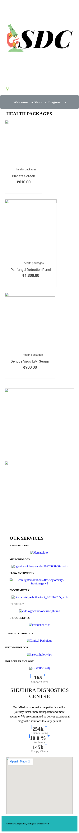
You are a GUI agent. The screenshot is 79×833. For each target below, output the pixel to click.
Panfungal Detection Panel (31, 270)
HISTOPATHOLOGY (16, 647)
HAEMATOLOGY (20, 545)
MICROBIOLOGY (20, 559)
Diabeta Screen (23, 176)
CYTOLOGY (17, 604)
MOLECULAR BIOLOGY (19, 661)
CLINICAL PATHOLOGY (19, 633)
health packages (26, 169)
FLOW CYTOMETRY (22, 573)
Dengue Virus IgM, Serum (30, 361)
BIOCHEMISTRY (19, 590)
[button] (39, 102)
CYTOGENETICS (20, 617)
